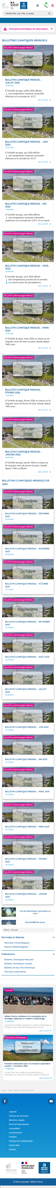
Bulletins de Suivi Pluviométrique (19, 967)
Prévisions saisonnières (15, 971)
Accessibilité (14, 1128)
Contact (12, 1149)
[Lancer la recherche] (49, 13)
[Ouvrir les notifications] (38, 5)
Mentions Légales (17, 1120)
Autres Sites (14, 1145)
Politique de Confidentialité (21, 1141)
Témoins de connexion (19, 1116)
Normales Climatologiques (17, 942)
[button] (52, 5)
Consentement (15, 1133)
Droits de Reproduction (19, 1124)
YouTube (51, 1101)
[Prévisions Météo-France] (23, 5)
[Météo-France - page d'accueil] (44, 1168)
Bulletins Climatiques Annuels (18, 963)
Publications (8, 954)
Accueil (3, 1090)
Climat (10, 1090)
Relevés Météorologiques (16, 947)
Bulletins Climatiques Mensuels (19, 959)
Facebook (4, 1101)
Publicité (13, 1137)
